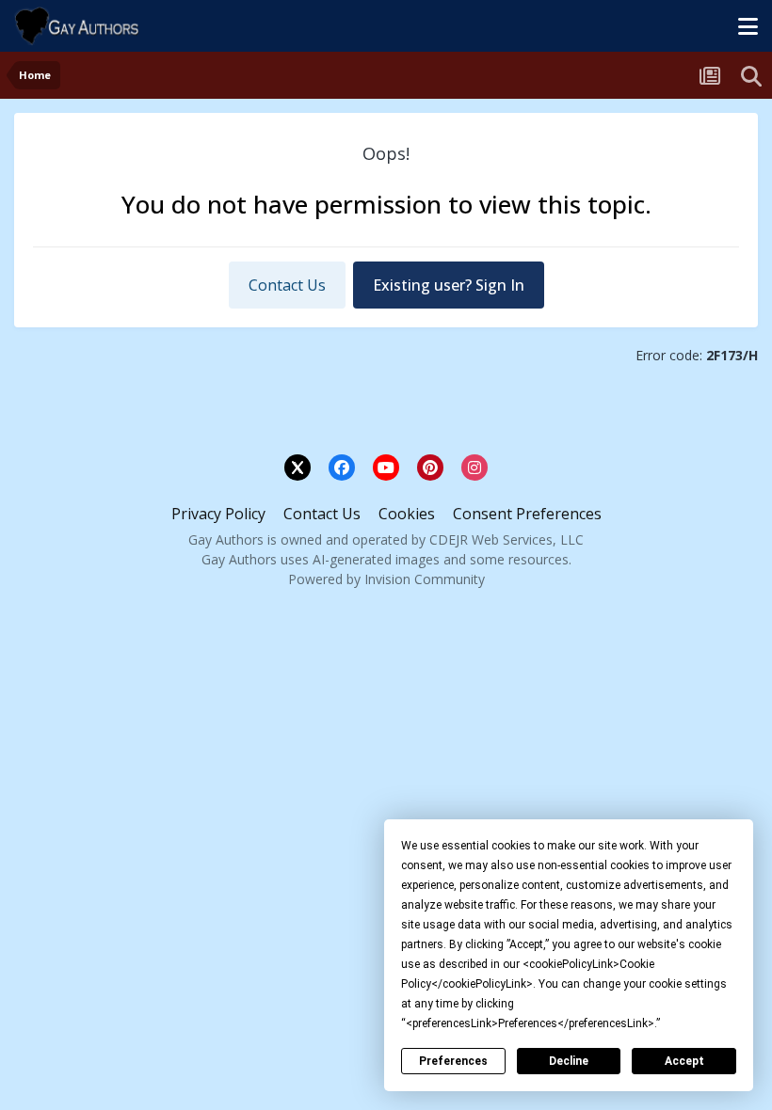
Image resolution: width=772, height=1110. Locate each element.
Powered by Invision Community (386, 579)
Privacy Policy (218, 513)
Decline (568, 1061)
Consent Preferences (527, 513)
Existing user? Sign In (448, 285)
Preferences (453, 1061)
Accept (684, 1061)
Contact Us (287, 285)
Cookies (406, 513)
